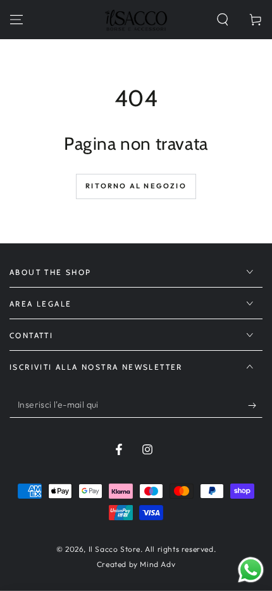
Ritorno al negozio (136, 185)
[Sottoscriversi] (255, 405)
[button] (222, 19)
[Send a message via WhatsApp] (251, 570)
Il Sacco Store (114, 549)
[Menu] (16, 19)
